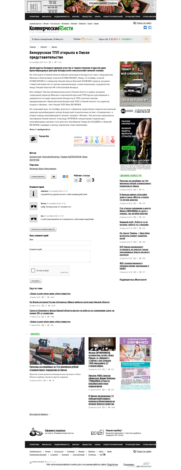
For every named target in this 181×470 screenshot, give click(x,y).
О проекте (54, 455)
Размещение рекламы (38, 455)
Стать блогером (79, 455)
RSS (101, 455)
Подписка (92, 455)
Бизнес (35, 334)
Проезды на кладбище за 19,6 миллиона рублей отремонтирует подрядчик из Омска (135, 183)
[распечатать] (53, 178)
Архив (96, 23)
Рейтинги (82, 23)
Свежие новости (131, 175)
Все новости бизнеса (39, 414)
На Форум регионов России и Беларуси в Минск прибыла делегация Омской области (69, 302)
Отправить (36, 281)
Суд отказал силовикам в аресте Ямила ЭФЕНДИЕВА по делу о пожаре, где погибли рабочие (135, 211)
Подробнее (112, 464)
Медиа (46, 23)
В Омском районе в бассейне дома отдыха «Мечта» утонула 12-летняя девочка (134, 197)
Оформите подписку (55, 430)
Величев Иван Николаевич (43, 168)
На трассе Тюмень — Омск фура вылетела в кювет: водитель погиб (135, 236)
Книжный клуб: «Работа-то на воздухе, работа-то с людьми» (134, 223)
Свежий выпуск (35, 23)
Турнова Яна (44, 136)
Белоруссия (35, 157)
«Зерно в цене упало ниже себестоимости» (50, 293)
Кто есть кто (55, 23)
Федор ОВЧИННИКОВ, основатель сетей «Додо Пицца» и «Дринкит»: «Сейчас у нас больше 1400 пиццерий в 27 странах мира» (101, 359)
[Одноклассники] (67, 176)
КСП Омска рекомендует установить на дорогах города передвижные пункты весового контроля (135, 251)
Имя (31, 240)
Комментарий (36, 249)
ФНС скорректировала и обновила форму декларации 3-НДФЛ (134, 266)
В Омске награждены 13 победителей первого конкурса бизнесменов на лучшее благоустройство (102, 400)
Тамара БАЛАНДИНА (71, 157)
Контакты (65, 455)
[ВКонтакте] (64, 176)
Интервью (65, 23)
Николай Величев (51, 157)
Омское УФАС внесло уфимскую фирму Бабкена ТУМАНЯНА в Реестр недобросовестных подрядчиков (102, 381)
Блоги (90, 23)
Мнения (74, 23)
